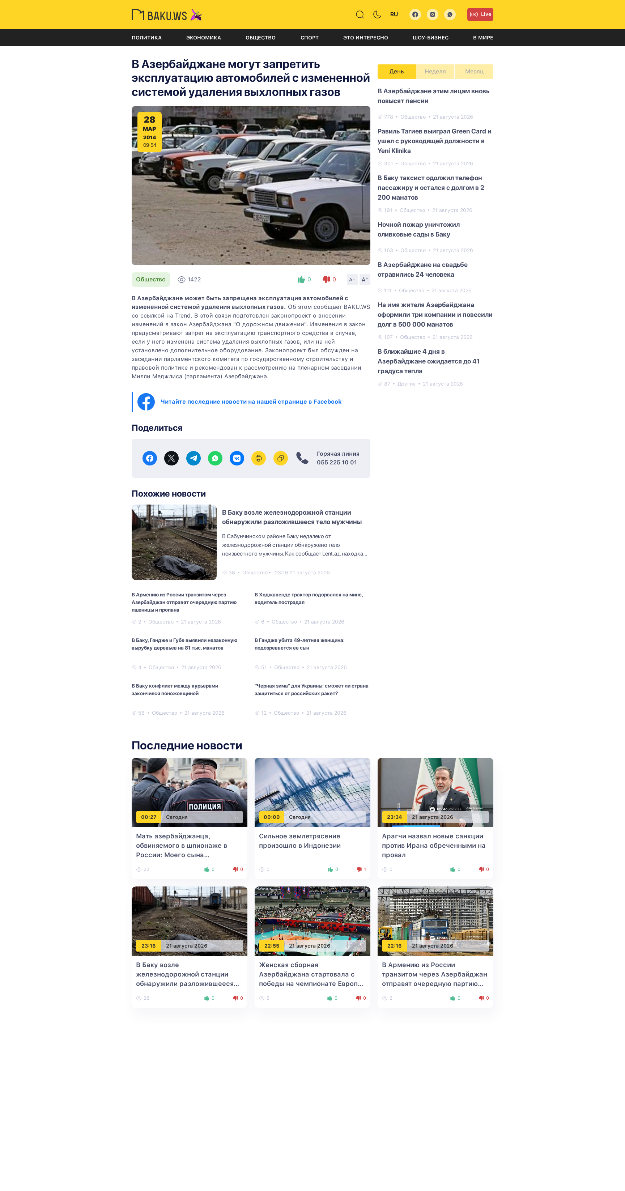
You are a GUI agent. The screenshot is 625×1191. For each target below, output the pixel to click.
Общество (261, 38)
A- (352, 279)
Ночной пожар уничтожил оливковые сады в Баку (419, 229)
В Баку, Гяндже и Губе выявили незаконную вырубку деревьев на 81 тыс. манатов (184, 644)
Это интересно (365, 38)
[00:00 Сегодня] (312, 791)
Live (486, 14)
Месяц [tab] (474, 71)
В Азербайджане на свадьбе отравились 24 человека (423, 269)
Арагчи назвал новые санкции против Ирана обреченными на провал (434, 845)
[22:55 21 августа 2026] (312, 920)
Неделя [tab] (435, 71)
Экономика (203, 38)
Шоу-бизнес (430, 38)
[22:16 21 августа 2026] (435, 920)
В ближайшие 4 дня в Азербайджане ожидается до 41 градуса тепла (429, 361)
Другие (406, 384)
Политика (147, 38)
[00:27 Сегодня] (189, 791)
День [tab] (397, 71)
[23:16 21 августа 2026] (189, 920)
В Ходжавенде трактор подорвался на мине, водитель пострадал (309, 598)
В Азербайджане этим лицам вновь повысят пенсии (433, 96)
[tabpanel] (435, 237)
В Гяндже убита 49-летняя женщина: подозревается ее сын (300, 644)
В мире (483, 38)
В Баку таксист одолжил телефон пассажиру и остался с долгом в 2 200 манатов (431, 187)
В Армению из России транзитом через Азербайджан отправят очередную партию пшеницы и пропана (184, 602)
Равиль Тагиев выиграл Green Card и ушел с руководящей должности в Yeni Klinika (435, 140)
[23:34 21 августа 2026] (435, 791)
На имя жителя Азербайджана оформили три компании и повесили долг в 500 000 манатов (435, 314)
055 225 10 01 (337, 462)
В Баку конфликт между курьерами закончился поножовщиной (175, 689)
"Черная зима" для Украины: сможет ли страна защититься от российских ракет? (312, 689)
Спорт (310, 38)
